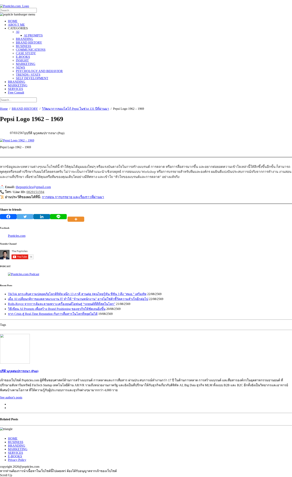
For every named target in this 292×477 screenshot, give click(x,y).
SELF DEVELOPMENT (32, 78)
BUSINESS (23, 46)
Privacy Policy (17, 460)
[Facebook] (8, 216)
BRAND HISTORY (29, 42)
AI (17, 31)
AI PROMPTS (33, 35)
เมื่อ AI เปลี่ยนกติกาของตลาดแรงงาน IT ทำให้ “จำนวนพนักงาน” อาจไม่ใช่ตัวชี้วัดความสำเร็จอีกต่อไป (78, 299)
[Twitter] (25, 216)
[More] (77, 216)
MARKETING (25, 64)
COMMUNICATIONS (30, 49)
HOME (12, 21)
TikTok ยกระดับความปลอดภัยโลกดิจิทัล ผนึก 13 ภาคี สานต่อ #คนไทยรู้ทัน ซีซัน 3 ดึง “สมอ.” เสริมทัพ (77, 294)
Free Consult (16, 92)
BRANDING (24, 39)
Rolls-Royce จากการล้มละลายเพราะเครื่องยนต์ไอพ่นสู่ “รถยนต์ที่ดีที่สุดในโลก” (61, 304)
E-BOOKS (23, 56)
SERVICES (15, 89)
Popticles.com (16, 235)
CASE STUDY (26, 53)
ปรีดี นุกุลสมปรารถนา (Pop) (19, 371)
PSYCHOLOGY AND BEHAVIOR (39, 71)
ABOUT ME (16, 24)
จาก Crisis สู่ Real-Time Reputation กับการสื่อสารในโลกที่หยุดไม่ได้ (53, 313)
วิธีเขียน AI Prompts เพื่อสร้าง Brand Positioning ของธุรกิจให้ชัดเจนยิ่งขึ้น (56, 309)
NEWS (20, 67)
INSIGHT (22, 60)
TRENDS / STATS (28, 74)
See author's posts (11, 397)
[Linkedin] (41, 216)
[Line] (58, 216)
